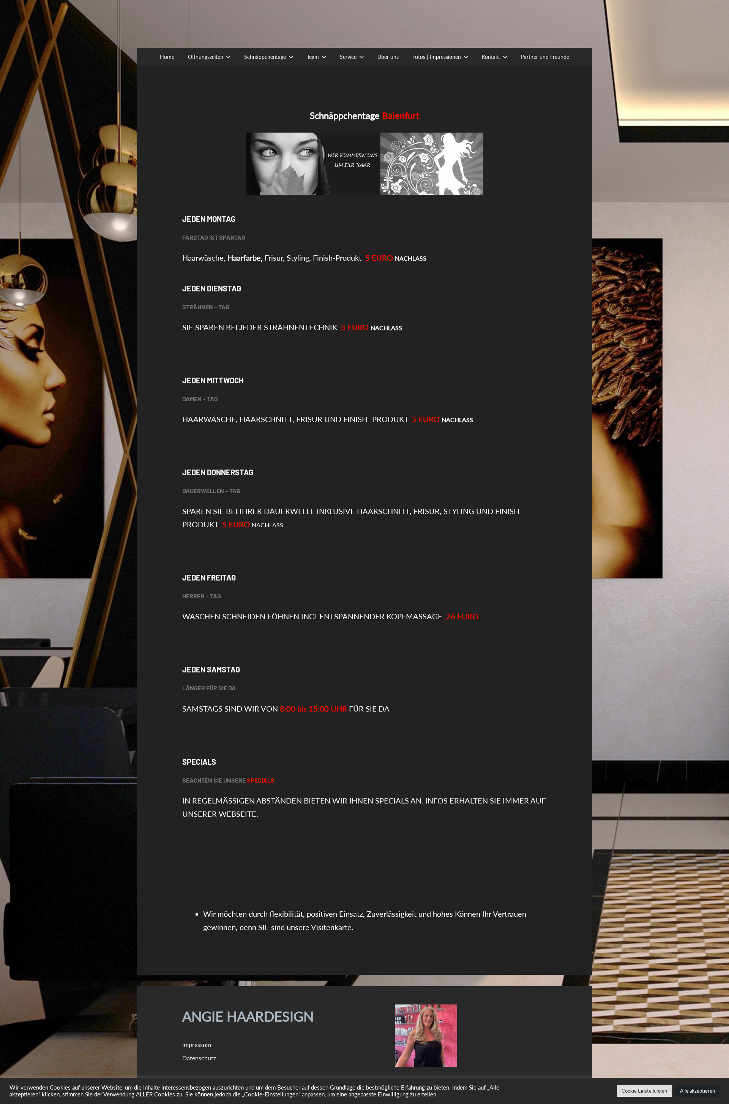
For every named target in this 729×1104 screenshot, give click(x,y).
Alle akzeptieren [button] (697, 1091)
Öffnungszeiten (205, 57)
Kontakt (491, 57)
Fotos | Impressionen (436, 57)
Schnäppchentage (265, 57)
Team (313, 57)
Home (167, 57)
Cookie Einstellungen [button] (644, 1091)
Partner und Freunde (545, 57)
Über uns (388, 57)
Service (348, 57)
